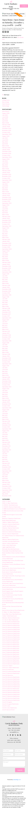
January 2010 (6, 484)
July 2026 (5, 115)
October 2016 (6, 339)
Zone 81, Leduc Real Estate (9, 708)
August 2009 (6, 492)
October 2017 (6, 316)
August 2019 (5, 274)
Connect (24, 6)
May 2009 (5, 494)
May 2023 (5, 188)
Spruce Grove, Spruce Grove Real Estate (13, 610)
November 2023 (6, 176)
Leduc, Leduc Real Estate (9, 545)
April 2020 (5, 258)
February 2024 (6, 170)
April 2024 (5, 167)
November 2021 (6, 222)
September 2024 (7, 157)
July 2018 (4, 299)
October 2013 (6, 406)
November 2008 (6, 496)
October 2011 (5, 448)
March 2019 (5, 283)
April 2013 (5, 417)
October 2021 (6, 224)
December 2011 (6, 446)
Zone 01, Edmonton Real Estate (10, 623)
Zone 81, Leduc (6, 706)
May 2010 (5, 476)
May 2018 (4, 302)
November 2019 (6, 268)
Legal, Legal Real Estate (8, 547)
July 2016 (4, 344)
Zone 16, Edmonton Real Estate (10, 650)
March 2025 (5, 146)
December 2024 (6, 151)
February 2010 (6, 482)
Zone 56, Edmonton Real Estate (11, 694)
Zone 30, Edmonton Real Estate (11, 681)
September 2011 (6, 450)
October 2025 (6, 132)
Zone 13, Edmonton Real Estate (10, 644)
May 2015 (4, 371)
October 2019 (6, 270)
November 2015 (6, 360)
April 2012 (5, 438)
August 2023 (5, 182)
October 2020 (6, 247)
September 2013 (6, 408)
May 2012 (4, 436)
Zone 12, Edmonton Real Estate (10, 643)
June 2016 (5, 346)
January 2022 (6, 218)
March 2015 (5, 375)
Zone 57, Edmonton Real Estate (10, 696)
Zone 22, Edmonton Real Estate (10, 662)
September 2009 (7, 490)
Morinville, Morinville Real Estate (10, 549)
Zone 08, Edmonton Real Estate (11, 637)
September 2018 (6, 295)
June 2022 (5, 209)
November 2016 (6, 337)
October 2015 (6, 362)
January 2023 (6, 195)
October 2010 (6, 469)
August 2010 (5, 473)
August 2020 (5, 251)
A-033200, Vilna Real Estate (10, 505)
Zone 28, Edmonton (7, 675)
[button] (7, 735)
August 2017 (5, 320)
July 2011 (4, 453)
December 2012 (6, 425)
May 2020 (5, 256)
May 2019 (4, 279)
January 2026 (6, 126)
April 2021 (5, 235)
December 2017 (6, 312)
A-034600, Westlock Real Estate (11, 507)
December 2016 (6, 335)
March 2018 (5, 306)
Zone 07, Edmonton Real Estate (11, 635)
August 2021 (5, 228)
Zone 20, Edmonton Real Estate (11, 658)
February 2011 (6, 463)
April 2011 (4, 459)
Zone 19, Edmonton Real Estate (10, 656)
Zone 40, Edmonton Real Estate (11, 685)
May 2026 (5, 119)
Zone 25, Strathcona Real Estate (11, 671)
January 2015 (6, 379)
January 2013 (5, 423)
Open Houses (6, 104)
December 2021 (6, 220)
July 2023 (5, 184)
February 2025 (6, 147)
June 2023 (5, 186)
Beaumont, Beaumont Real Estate (11, 518)
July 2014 (4, 390)
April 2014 (5, 396)
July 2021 (4, 230)
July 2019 (4, 276)
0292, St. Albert (6, 501)
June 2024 (5, 163)
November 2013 (6, 404)
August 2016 (5, 343)
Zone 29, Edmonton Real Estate (10, 679)
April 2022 (5, 212)
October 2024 (6, 155)
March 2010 (5, 480)
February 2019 (6, 285)
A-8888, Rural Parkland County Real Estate (13, 509)
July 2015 (4, 367)
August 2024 (5, 159)
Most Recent (5, 111)
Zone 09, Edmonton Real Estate (11, 639)
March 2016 (5, 352)
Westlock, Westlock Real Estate (10, 618)
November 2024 (6, 153)
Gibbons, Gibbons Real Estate (10, 539)
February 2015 (6, 377)
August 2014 (5, 388)
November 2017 (6, 314)
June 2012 (5, 434)
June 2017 (5, 323)
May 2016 (4, 348)
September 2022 (6, 203)
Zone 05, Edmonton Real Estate (11, 631)
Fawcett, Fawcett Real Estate (10, 534)
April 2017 (5, 327)
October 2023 (6, 178)
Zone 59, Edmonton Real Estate (11, 700)
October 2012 (6, 427)
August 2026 (5, 113)
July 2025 (5, 138)
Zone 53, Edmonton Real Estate (10, 690)
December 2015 (6, 358)
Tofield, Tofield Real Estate (9, 616)
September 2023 (6, 180)
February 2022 (6, 216)
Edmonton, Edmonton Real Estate (11, 532)
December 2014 (6, 381)
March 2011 (5, 461)
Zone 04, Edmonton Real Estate (11, 629)
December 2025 (6, 128)
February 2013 (6, 421)
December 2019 (6, 266)
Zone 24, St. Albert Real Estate (10, 667)
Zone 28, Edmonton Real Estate (10, 677)
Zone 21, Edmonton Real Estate (10, 660)
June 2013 (5, 413)
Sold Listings (5, 106)
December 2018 (6, 289)
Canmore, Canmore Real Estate (10, 524)
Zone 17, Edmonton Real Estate (10, 652)
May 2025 (5, 142)
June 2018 (5, 300)
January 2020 (6, 264)
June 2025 (5, 140)
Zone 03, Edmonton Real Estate (11, 627)
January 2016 (6, 356)
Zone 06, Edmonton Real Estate (11, 633)
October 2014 (6, 385)
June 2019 (5, 278)
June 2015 (5, 369)
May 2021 (4, 234)
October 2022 (6, 201)
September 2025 (7, 134)
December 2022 (6, 197)
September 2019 (6, 272)
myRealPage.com (17, 779)
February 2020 (6, 262)
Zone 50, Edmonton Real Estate (11, 687)
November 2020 (6, 245)
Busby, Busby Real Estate (9, 520)
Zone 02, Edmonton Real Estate (11, 625)
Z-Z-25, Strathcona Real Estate (10, 621)
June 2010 (5, 475)
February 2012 (6, 442)
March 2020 (5, 260)
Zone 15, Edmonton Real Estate (10, 648)
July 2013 (4, 411)
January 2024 (6, 172)
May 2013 (4, 415)
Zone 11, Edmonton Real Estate (10, 641)
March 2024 (5, 169)
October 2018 (6, 293)
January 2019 (6, 287)
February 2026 (6, 124)
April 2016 (5, 350)
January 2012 (5, 444)
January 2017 (6, 333)
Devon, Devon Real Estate (9, 530)
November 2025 (6, 130)
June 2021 (5, 232)
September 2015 (6, 364)
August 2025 (5, 136)
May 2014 (5, 394)
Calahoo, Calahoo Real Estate (10, 522)
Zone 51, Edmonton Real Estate (10, 688)
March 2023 (5, 191)
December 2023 (6, 174)
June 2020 (5, 255)
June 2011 (4, 455)
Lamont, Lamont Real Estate (10, 543)
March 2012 (5, 440)
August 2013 (5, 410)
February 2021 (6, 239)
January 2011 (5, 465)
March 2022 (5, 214)
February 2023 (6, 193)
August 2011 (5, 452)
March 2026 (5, 123)
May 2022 (5, 211)
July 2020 (5, 253)
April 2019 (5, 281)
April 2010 (5, 478)
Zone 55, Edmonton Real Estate (11, 692)
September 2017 (6, 318)
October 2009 (6, 488)
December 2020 (6, 243)
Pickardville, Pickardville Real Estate (11, 551)
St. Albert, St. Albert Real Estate (14, 29)
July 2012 (4, 432)
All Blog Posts (6, 100)
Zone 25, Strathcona (8, 669)
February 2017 (6, 331)
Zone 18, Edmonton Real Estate (10, 654)
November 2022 (6, 199)
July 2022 (5, 207)
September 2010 (6, 471)
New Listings (5, 102)
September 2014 (6, 387)
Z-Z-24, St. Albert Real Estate (10, 620)
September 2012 (6, 429)
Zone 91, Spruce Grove (8, 710)
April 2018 (5, 304)
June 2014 (5, 392)
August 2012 (5, 431)
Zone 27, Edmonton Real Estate (10, 673)
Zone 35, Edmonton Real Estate (10, 683)
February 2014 (6, 400)
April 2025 (5, 144)
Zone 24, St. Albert (7, 666)
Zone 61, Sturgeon (7, 702)
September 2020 (7, 249)
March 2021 (5, 237)
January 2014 (6, 402)
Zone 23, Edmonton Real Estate (10, 664)
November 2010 (6, 467)
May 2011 (4, 457)
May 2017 (4, 325)
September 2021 (6, 226)
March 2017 (5, 329)
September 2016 (6, 341)
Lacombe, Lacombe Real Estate (10, 541)
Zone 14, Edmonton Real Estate (10, 646)
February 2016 (6, 354)
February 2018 (6, 308)
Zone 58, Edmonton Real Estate (10, 698)
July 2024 (5, 161)
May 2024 (5, 165)
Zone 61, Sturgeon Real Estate (10, 704)
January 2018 (5, 310)
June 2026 (5, 117)
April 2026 (5, 121)
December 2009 (6, 486)
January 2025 (6, 149)
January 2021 (5, 241)
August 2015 (5, 366)
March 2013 (5, 419)
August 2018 (5, 297)
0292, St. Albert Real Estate (9, 503)
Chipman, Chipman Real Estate (10, 528)
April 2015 (5, 373)
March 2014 (5, 398)
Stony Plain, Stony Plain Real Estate (11, 614)
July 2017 (4, 321)
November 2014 (6, 383)
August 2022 (5, 205)
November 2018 (6, 291)
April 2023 (5, 190)
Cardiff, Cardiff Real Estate (9, 526)
